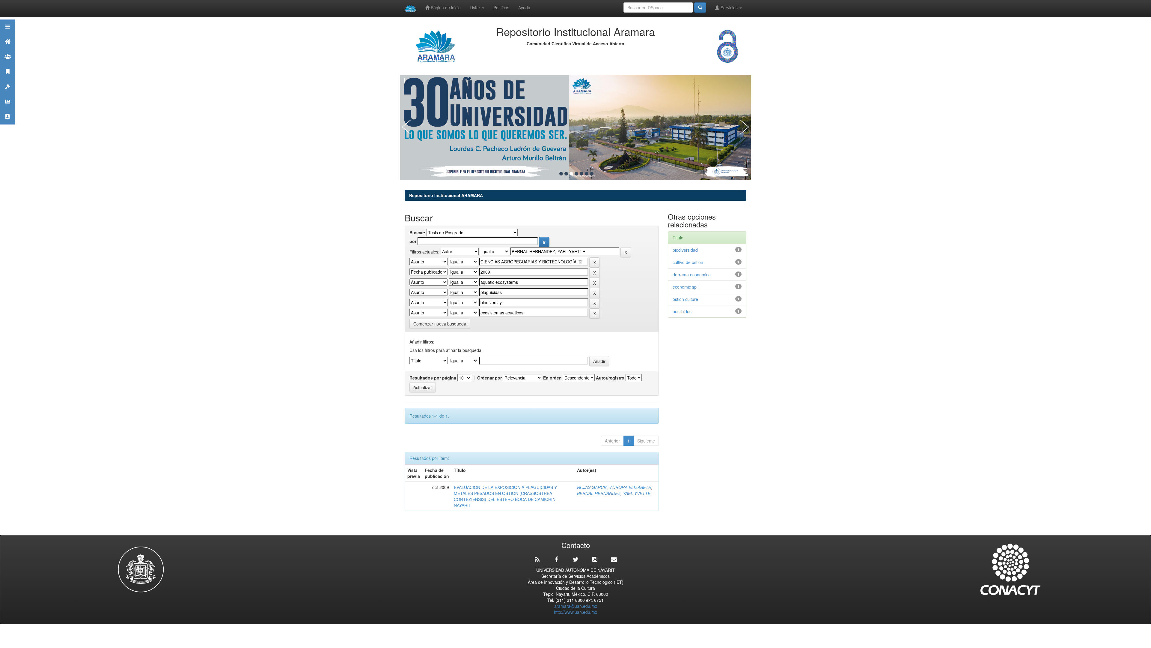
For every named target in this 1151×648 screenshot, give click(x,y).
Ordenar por (489, 378)
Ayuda (524, 7)
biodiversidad (685, 250)
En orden (552, 378)
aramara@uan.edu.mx (575, 606)
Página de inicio (445, 7)
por (412, 241)
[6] (586, 174)
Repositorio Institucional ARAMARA (446, 195)
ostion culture (685, 299)
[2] (566, 174)
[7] (591, 174)
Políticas (501, 7)
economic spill (686, 287)
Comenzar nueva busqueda (439, 324)
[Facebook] (556, 559)
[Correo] (613, 559)
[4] (576, 174)
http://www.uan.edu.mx (575, 612)
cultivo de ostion (688, 262)
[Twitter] (575, 559)
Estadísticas (7, 109)
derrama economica (692, 275)
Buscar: (417, 233)
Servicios (729, 7)
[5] (581, 174)
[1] (561, 174)
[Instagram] (594, 559)
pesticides (682, 311)
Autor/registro (610, 378)
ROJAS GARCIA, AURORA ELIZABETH (614, 487)
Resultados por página (432, 378)
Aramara (7, 49)
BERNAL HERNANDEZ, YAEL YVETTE (613, 493)
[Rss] (537, 559)
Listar (475, 7)
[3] (571, 174)
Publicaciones (7, 79)
